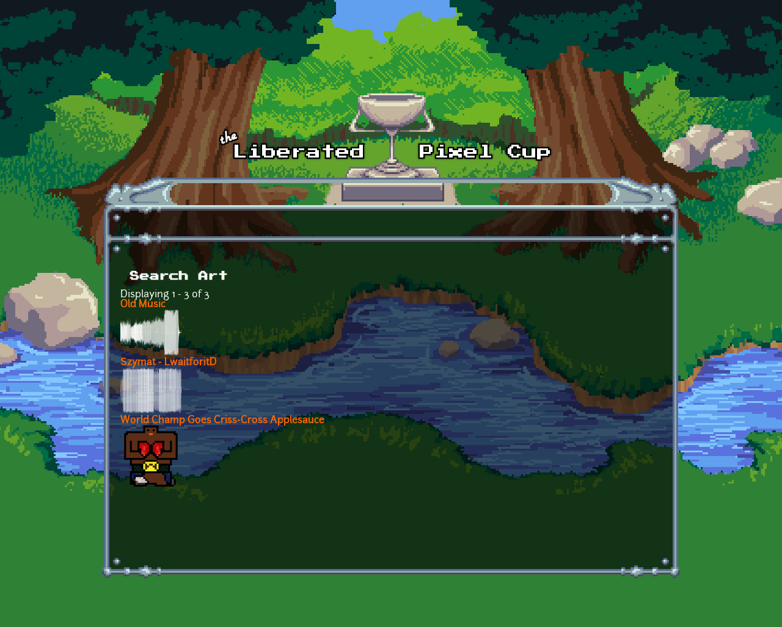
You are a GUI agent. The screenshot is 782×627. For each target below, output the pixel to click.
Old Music (143, 305)
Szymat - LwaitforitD (168, 363)
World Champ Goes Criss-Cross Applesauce (222, 421)
